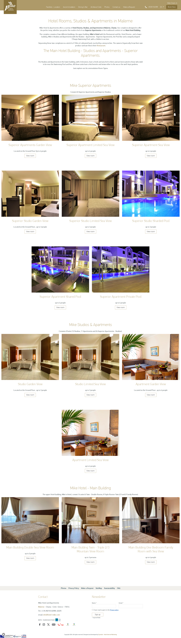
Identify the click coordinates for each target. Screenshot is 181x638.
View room (30, 156)
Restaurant (101, 45)
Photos (107, 7)
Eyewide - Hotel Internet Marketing (107, 634)
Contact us (116, 7)
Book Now (172, 7)
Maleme (41, 607)
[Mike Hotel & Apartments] (10, 6)
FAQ (118, 588)
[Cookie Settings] (3, 634)
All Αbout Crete (96, 7)
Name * (94, 603)
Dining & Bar (83, 7)
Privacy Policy (73, 588)
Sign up (97, 614)
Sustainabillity (109, 588)
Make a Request (129, 7)
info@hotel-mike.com (51, 615)
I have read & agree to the (106, 610)
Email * (121, 603)
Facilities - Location (53, 7)
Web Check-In (172, 3)
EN (161, 7)
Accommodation (69, 7)
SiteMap (99, 588)
